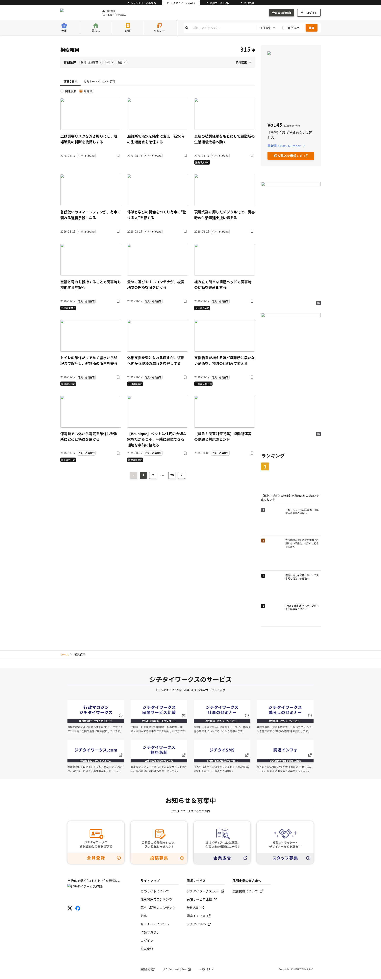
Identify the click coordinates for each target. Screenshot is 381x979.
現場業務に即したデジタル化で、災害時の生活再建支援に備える (224, 214)
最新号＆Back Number (283, 145)
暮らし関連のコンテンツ (157, 907)
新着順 (88, 91)
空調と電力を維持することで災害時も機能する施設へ (90, 284)
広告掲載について (245, 891)
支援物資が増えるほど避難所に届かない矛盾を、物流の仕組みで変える (224, 360)
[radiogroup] (157, 91)
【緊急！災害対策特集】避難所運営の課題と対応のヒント (222, 436)
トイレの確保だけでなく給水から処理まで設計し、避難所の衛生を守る (88, 360)
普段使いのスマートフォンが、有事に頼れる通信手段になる (90, 214)
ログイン (311, 12)
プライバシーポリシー (175, 969)
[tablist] (157, 82)
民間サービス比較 (219, 2)
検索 (311, 28)
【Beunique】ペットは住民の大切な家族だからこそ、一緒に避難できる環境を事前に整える (157, 439)
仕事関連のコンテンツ (156, 899)
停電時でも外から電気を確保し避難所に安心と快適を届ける (88, 436)
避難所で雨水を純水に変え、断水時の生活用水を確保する (155, 138)
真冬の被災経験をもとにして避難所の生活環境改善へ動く (224, 138)
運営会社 (145, 969)
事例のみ (293, 28)
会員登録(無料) (281, 12)
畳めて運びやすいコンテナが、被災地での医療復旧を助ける (155, 284)
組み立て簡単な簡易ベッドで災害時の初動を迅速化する (222, 284)
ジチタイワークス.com (143, 2)
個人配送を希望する (288, 155)
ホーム (64, 654)
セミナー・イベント (154, 924)
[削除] (100, 62)
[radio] (62, 91)
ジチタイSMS (196, 924)
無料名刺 (249, 2)
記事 (143, 915)
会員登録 (146, 948)
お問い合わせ (206, 969)
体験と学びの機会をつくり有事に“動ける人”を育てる (156, 214)
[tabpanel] (157, 275)
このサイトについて (154, 891)
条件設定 (265, 28)
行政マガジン (150, 932)
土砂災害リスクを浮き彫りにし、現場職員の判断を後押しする (88, 138)
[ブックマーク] (118, 155)
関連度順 (70, 91)
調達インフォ (196, 915)
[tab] (70, 82)
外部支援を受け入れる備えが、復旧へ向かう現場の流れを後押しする (155, 360)
